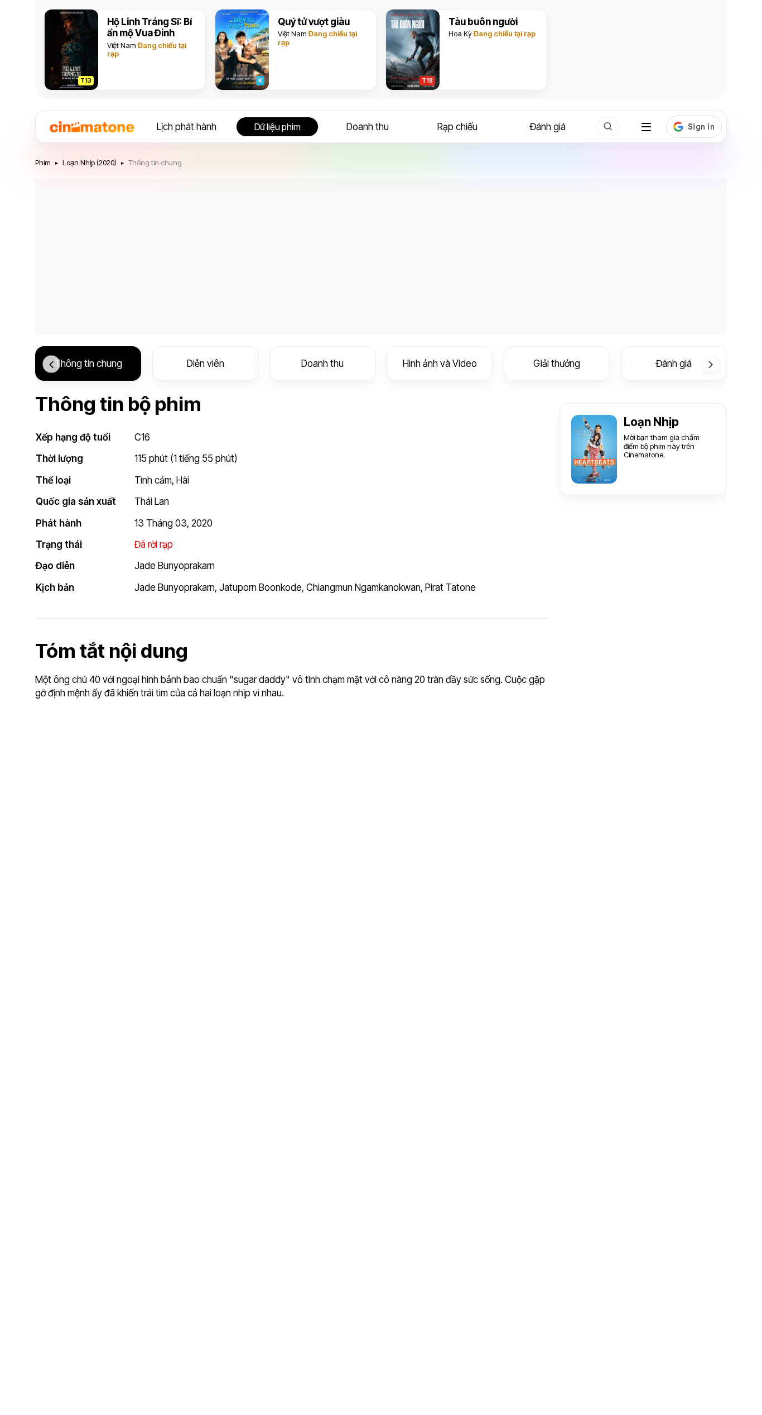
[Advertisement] (381, 257)
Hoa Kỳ (460, 33)
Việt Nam (121, 45)
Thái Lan (151, 501)
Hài (182, 480)
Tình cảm (153, 480)
